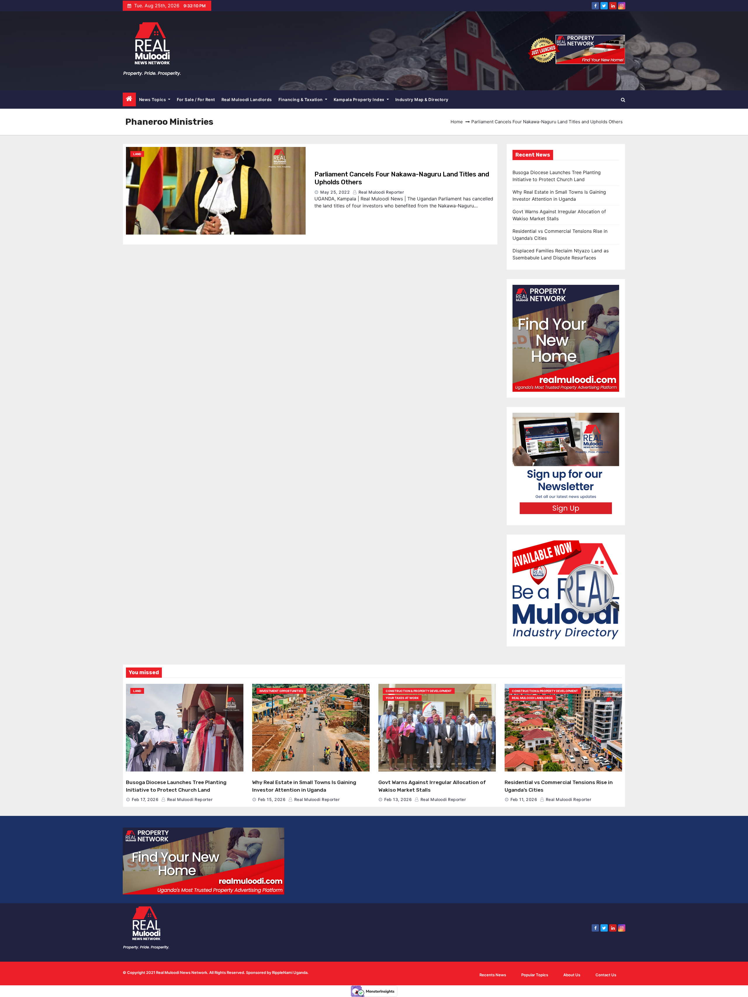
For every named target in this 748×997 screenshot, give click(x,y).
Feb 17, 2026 (145, 799)
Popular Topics (534, 974)
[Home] (129, 99)
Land (137, 154)
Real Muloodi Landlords (246, 99)
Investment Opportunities (281, 691)
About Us (571, 974)
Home (457, 121)
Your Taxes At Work (402, 698)
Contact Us (605, 974)
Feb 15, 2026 (271, 799)
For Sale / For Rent (196, 99)
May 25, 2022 (335, 192)
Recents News (492, 974)
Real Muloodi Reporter (380, 192)
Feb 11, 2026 (523, 799)
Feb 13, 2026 (398, 799)
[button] (623, 100)
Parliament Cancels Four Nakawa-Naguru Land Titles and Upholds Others (401, 178)
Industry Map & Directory (422, 99)
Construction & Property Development (419, 691)
